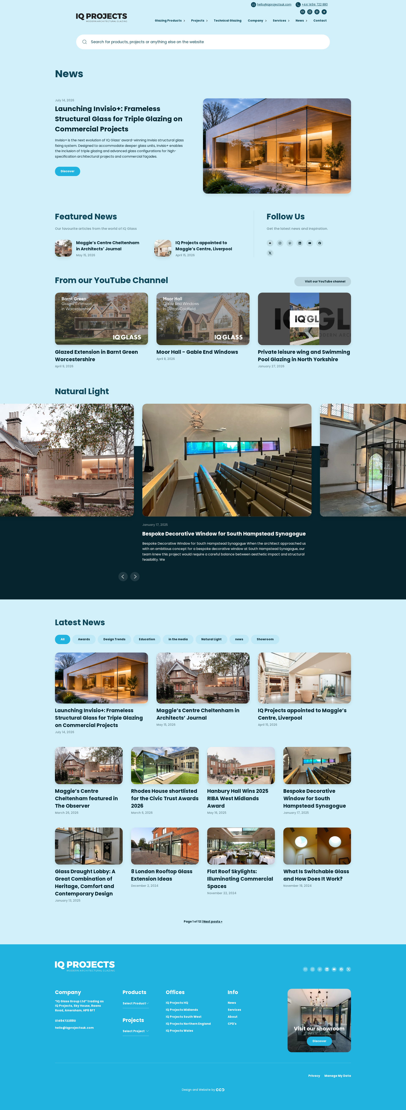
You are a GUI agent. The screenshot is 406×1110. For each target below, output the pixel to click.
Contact (320, 21)
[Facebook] (319, 243)
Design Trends (114, 639)
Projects (197, 21)
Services (279, 21)
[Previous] (123, 576)
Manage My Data (337, 1076)
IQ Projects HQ (177, 1003)
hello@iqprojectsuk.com (274, 5)
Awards (84, 639)
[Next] (135, 576)
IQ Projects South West (184, 1017)
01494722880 (65, 1021)
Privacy (314, 1076)
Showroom (265, 639)
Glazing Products (168, 21)
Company (255, 21)
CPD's (232, 1024)
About (232, 1017)
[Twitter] (270, 253)
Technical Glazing (227, 21)
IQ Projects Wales (179, 1031)
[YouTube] (309, 243)
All (62, 639)
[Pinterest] (317, 11)
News (300, 21)
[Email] (302, 11)
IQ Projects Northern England (188, 1024)
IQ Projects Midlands (182, 1010)
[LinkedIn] (299, 243)
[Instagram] (309, 11)
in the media (178, 639)
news (239, 639)
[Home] (102, 21)
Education (147, 639)
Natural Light (211, 639)
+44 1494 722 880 (315, 5)
